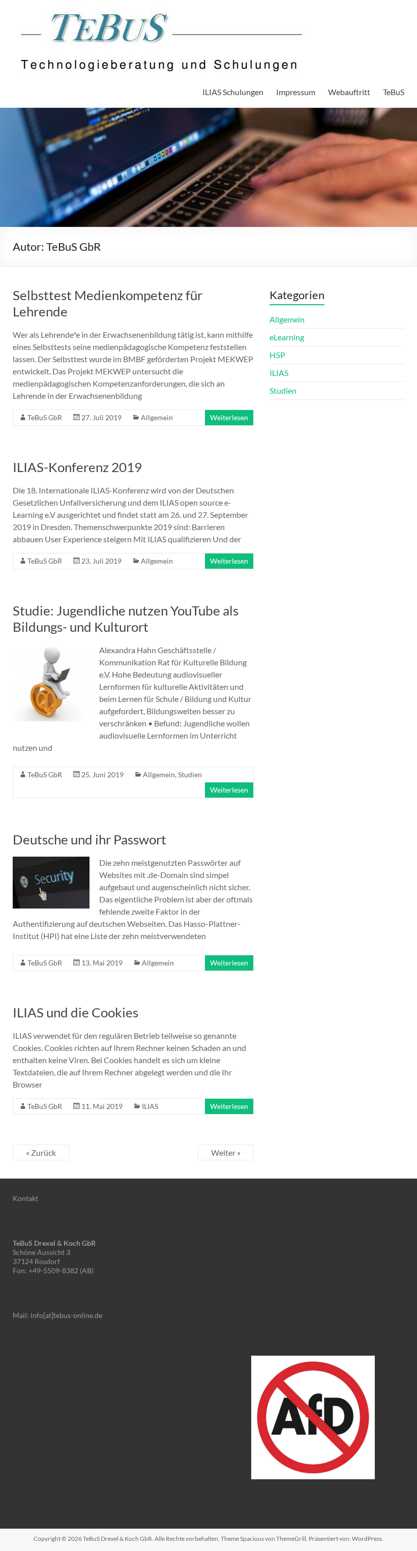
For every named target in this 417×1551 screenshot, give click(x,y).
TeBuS (393, 92)
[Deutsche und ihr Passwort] (51, 861)
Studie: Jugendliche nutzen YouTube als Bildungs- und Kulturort (126, 618)
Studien (190, 774)
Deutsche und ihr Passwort (89, 839)
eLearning (287, 337)
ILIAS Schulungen (232, 92)
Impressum (295, 92)
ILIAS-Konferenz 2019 (77, 467)
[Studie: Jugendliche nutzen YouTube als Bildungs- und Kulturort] (51, 649)
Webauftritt (349, 92)
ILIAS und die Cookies (75, 1012)
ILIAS (150, 1106)
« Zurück (41, 1152)
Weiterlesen (229, 417)
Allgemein (157, 417)
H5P (277, 355)
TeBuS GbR (44, 417)
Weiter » (226, 1152)
